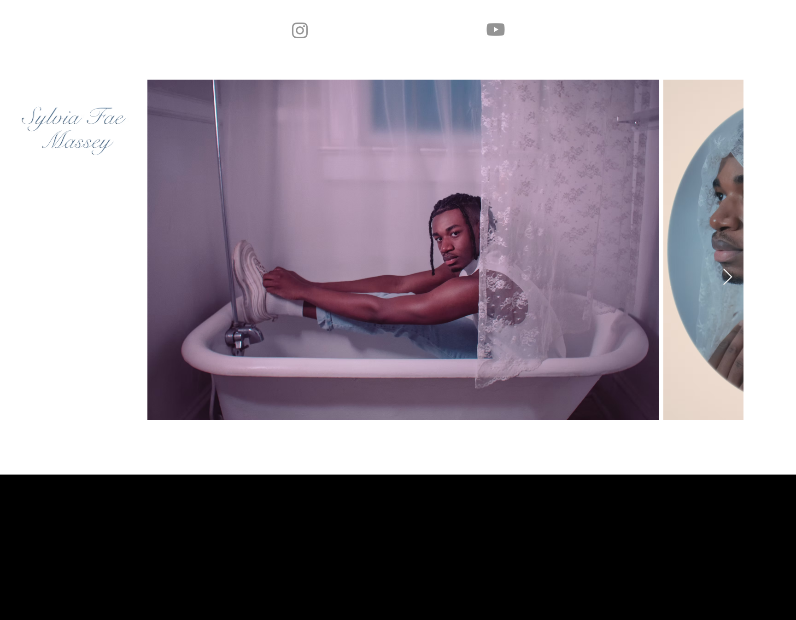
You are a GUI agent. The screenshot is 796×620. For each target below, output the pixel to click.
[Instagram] (299, 30)
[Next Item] (727, 277)
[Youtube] (495, 29)
